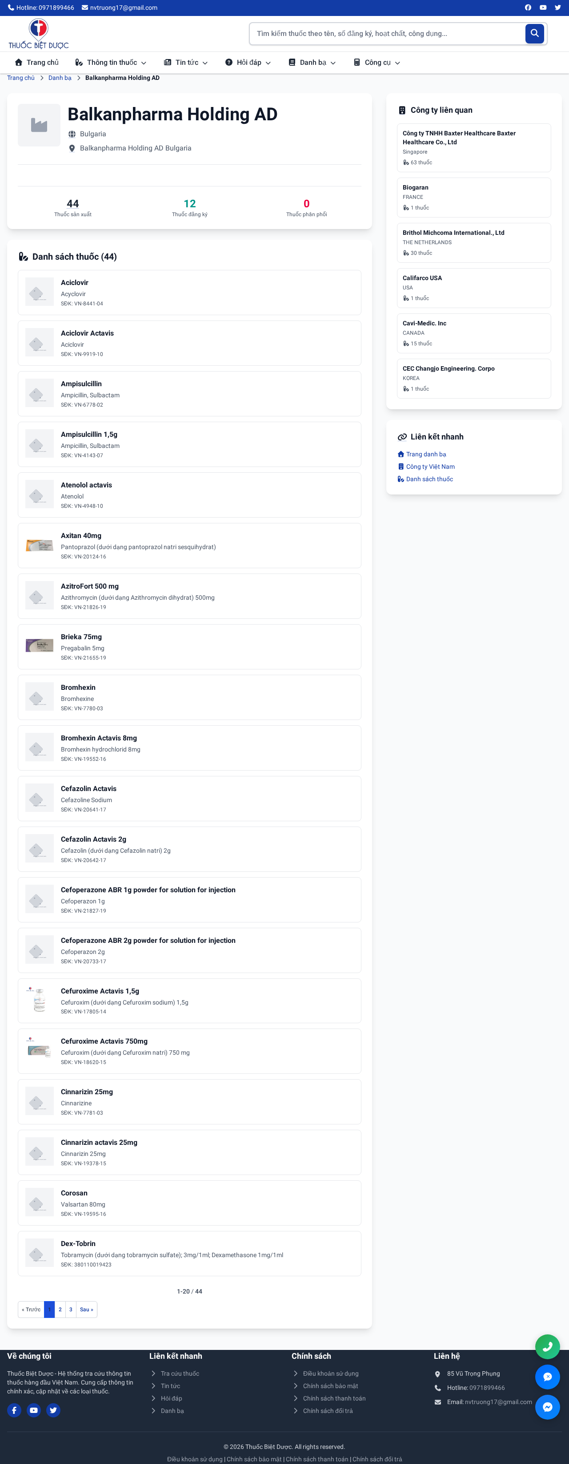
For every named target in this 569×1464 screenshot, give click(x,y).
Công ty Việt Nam (430, 466)
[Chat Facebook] (547, 1407)
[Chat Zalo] (547, 1377)
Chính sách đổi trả (328, 1410)
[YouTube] (543, 8)
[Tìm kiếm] (535, 34)
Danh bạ (314, 62)
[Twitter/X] (558, 8)
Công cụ (379, 62)
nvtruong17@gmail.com (498, 1401)
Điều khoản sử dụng (331, 1373)
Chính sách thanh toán (334, 1398)
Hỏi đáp (250, 62)
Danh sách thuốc (429, 479)
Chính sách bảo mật (330, 1385)
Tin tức (188, 62)
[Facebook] (529, 8)
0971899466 (487, 1387)
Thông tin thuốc (113, 62)
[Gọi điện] (547, 1346)
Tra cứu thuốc (180, 1373)
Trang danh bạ (425, 454)
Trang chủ (43, 62)
